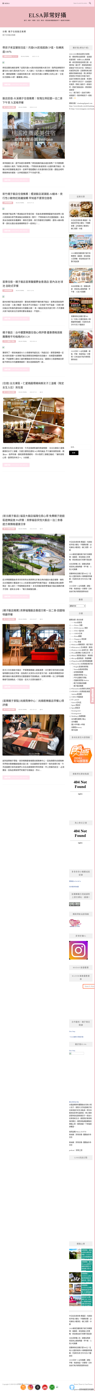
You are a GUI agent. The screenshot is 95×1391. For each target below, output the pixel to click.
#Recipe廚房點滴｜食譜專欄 (81, 658)
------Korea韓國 (76, 636)
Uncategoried (75, 711)
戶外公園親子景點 (9, 341)
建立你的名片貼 (74, 1102)
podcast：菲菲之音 (75, 1150)
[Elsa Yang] (76, 1076)
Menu (7, 3)
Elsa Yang (72, 1031)
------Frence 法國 (76, 625)
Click (92, 695)
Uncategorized (76, 713)
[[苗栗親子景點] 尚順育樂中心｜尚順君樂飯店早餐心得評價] (33, 735)
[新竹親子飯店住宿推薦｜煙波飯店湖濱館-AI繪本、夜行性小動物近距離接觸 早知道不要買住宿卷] (3, 208)
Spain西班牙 (75, 708)
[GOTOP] (71, 1387)
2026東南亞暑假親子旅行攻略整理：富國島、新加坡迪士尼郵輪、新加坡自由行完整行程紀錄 (80, 557)
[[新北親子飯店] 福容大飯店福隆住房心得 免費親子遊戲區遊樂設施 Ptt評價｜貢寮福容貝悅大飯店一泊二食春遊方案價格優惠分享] (33, 554)
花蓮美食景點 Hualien (81, 680)
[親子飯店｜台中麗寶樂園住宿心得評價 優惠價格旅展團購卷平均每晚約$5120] (3, 347)
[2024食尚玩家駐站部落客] (81, 755)
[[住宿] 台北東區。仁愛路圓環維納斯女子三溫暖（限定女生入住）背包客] (33, 420)
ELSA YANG (25, 56)
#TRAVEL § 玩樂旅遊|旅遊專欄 (82, 691)
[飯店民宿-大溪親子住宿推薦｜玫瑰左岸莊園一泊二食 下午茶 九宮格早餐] (33, 135)
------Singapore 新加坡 (78, 639)
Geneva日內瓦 (76, 702)
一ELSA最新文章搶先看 (76, 1037)
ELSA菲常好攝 (47, 15)
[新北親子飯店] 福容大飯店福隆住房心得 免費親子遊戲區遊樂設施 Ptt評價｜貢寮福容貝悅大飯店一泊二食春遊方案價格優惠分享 (33, 520)
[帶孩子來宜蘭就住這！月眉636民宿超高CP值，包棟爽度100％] (3, 62)
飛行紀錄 (74, 730)
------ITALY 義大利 (77, 631)
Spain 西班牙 (75, 705)
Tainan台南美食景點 (81, 669)
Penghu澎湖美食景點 (81, 667)
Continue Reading (19, 84)
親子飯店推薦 (78, 686)
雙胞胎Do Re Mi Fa (75, 881)
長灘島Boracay (76, 727)
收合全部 (80, 620)
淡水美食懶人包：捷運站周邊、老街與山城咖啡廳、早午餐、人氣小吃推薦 (80, 566)
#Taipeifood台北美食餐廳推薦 (81, 661)
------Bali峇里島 (76, 622)
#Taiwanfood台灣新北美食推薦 (82, 689)
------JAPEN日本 (76, 633)
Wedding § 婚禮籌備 (78, 716)
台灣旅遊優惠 (8, 202)
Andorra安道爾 (76, 694)
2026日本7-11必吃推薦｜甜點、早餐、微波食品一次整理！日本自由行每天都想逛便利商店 (80, 588)
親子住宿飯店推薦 (9, 107)
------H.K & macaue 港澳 (79, 628)
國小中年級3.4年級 (78, 724)
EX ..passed (75, 700)
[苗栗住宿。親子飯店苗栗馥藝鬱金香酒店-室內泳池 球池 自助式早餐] (3, 296)
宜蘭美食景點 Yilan (10, 56)
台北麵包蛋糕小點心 (78, 719)
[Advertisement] (33, 259)
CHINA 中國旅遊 (77, 697)
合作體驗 (74, 722)
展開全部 (72, 620)
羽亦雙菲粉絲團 (74, 886)
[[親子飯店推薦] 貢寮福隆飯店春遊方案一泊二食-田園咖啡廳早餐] (33, 645)
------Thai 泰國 (76, 642)
